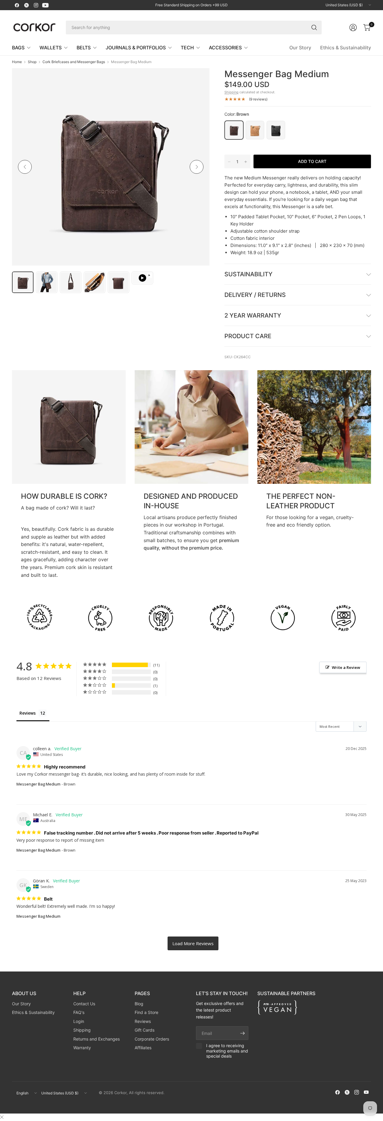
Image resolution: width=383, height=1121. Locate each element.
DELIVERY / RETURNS (255, 294)
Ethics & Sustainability (345, 48)
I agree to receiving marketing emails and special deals (227, 1051)
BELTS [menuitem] (84, 48)
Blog (139, 1003)
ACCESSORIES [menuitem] (225, 48)
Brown (234, 130)
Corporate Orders (152, 1038)
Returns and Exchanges (96, 1038)
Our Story (300, 48)
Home (17, 62)
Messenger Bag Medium (38, 784)
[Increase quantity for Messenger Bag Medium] (245, 162)
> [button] (193, 943)
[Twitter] (26, 5)
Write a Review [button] (346, 667)
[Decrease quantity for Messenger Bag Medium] (229, 162)
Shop (32, 62)
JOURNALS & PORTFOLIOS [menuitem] (136, 48)
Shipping (231, 92)
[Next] (196, 167)
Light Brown (255, 130)
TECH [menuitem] (187, 48)
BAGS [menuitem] (18, 48)
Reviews (143, 1021)
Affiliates (143, 1047)
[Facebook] (17, 5)
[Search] (314, 27)
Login (78, 1021)
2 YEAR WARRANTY (252, 315)
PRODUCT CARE (247, 336)
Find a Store (146, 1012)
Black (276, 130)
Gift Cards (144, 1029)
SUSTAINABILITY (248, 274)
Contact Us (84, 1003)
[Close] (2, 1117)
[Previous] (25, 167)
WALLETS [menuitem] (50, 48)
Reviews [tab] (27, 713)
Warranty (82, 1047)
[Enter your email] (242, 1033)
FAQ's (78, 1012)
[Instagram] (36, 5)
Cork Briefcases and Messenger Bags (73, 62)
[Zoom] (198, 79)
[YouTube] (45, 5)
